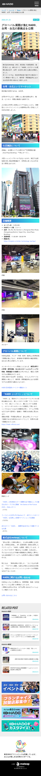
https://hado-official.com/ (11, 424)
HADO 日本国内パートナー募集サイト (14, 387)
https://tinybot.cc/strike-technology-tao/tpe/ (20, 241)
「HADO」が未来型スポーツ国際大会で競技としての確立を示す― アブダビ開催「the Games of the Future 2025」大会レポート (20, 504)
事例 (38, 19)
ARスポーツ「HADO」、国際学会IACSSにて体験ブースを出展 (20, 527)
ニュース (11, 10)
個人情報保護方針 (20, 766)
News (19, 10)
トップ (4, 10)
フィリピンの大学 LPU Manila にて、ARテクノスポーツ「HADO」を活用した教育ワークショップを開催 (20, 516)
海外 (34, 19)
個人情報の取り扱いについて (20, 768)
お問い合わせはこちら (9, 595)
